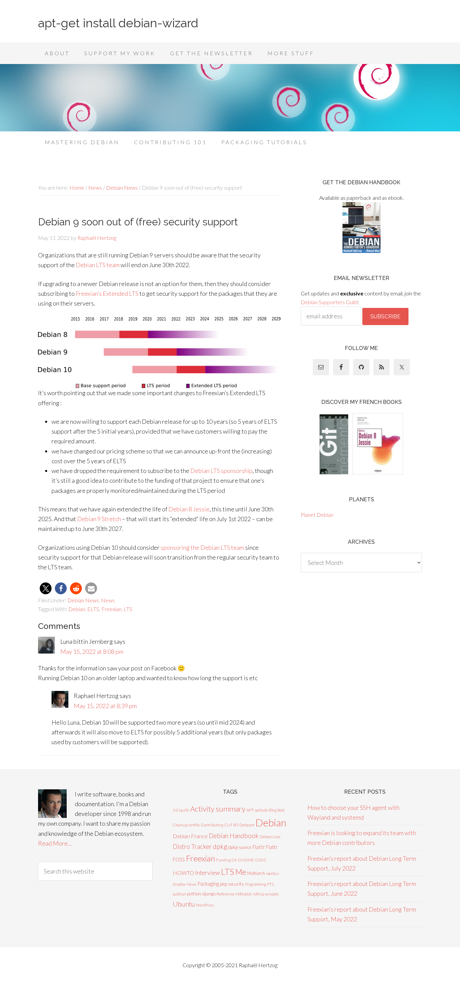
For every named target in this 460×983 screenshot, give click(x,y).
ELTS (93, 609)
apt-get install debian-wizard (118, 23)
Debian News (83, 600)
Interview (207, 872)
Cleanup (180, 825)
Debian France (190, 836)
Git (234, 860)
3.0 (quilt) (181, 810)
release (243, 893)
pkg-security (232, 884)
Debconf (247, 824)
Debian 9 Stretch (99, 518)
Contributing (212, 824)
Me (240, 872)
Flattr (258, 847)
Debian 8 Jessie (188, 509)
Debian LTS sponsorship (221, 470)
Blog (272, 810)
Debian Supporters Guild (329, 302)
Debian (76, 609)
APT (250, 810)
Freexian (111, 609)
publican (179, 894)
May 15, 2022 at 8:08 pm (91, 651)
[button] (46, 588)
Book (281, 810)
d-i (236, 824)
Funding (223, 860)
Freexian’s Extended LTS (107, 293)
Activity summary (217, 808)
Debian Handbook (234, 835)
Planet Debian (317, 514)
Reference (225, 893)
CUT (228, 824)
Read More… (55, 843)
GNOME (246, 859)
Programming (255, 884)
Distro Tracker (192, 846)
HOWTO (183, 872)
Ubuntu (184, 904)
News (108, 600)
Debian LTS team (98, 264)
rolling (258, 893)
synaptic (272, 893)
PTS (270, 884)
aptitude (261, 810)
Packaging (208, 884)
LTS (128, 609)
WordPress (205, 905)
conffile (194, 825)
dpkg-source (239, 847)
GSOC (261, 859)
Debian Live (270, 836)
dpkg (220, 846)
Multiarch (256, 873)
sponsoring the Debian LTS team (202, 547)
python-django (201, 893)
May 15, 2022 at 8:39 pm (105, 705)
